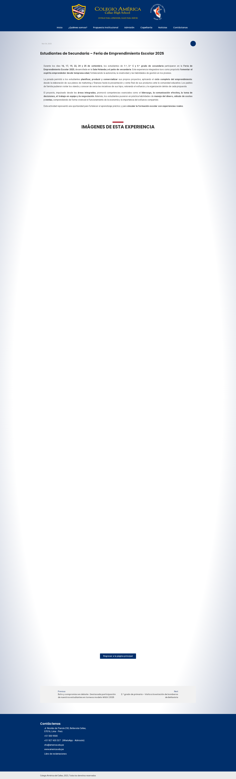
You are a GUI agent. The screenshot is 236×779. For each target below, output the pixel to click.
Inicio (59, 27)
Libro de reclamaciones (55, 753)
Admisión (129, 27)
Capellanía (146, 27)
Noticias (162, 27)
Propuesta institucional (105, 27)
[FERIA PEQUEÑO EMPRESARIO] (59, 161)
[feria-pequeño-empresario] (60, 245)
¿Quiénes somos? (77, 27)
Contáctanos (180, 27)
